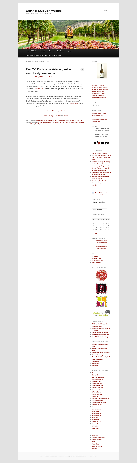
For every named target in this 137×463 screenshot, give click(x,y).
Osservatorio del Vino (99, 402)
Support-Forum (97, 446)
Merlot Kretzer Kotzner (98, 93)
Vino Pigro (95, 417)
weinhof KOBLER (31, 51)
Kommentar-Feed (97, 260)
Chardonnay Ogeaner (98, 85)
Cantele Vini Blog (97, 355)
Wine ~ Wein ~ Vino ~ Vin (100, 424)
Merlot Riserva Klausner (99, 97)
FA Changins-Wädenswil (99, 324)
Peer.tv (63, 111)
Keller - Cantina (40, 120)
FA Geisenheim (97, 326)
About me (51, 51)
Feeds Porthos (96, 381)
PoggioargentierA (97, 359)
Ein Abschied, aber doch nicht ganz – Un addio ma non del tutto (101, 157)
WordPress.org (96, 262)
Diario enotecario (97, 379)
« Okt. (95, 233)
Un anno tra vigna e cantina (52, 116)
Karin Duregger (69, 122)
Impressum (70, 51)
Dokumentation (97, 440)
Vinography (95, 419)
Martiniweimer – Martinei (100, 153)
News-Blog (95, 444)
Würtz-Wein (95, 365)
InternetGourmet (97, 394)
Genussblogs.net (97, 385)
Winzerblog (95, 363)
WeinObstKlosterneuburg (100, 337)
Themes (94, 448)
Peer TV (37, 124)
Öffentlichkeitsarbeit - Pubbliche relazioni (57, 120)
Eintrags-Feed (96, 258)
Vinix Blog (95, 411)
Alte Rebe (40, 122)
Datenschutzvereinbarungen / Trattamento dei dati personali (43, 55)
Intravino (95, 396)
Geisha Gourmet (97, 383)
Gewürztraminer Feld (98, 91)
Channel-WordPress (98, 437)
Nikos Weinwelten (97, 400)
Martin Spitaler (30, 124)
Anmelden (95, 256)
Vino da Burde (96, 413)
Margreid (81, 122)
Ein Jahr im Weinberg (52, 111)
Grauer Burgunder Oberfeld (100, 89)
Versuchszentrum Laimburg (100, 335)
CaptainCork (96, 375)
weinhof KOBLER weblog (44, 10)
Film (63, 122)
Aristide (94, 373)
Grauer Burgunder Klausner (100, 87)
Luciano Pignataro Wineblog (101, 398)
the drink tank (96, 409)
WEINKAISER (96, 422)
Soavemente (96, 407)
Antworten (51, 124)
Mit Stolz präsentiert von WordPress (86, 456)
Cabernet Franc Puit (98, 95)
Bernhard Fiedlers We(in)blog (101, 353)
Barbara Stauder (48, 122)
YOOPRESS (95, 428)
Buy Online (60, 51)
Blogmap (95, 435)
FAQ (93, 442)
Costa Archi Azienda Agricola (101, 357)
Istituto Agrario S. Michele (100, 332)
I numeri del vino (97, 388)
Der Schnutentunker (98, 377)
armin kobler (49, 77)
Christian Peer (39, 89)
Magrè (76, 122)
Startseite (42, 51)
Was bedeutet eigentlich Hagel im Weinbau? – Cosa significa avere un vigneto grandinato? (101, 164)
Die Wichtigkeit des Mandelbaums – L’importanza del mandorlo (100, 183)
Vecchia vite (43, 124)
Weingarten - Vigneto (76, 120)
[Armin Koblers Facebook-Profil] (101, 195)
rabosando (95, 361)
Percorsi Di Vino (97, 405)
